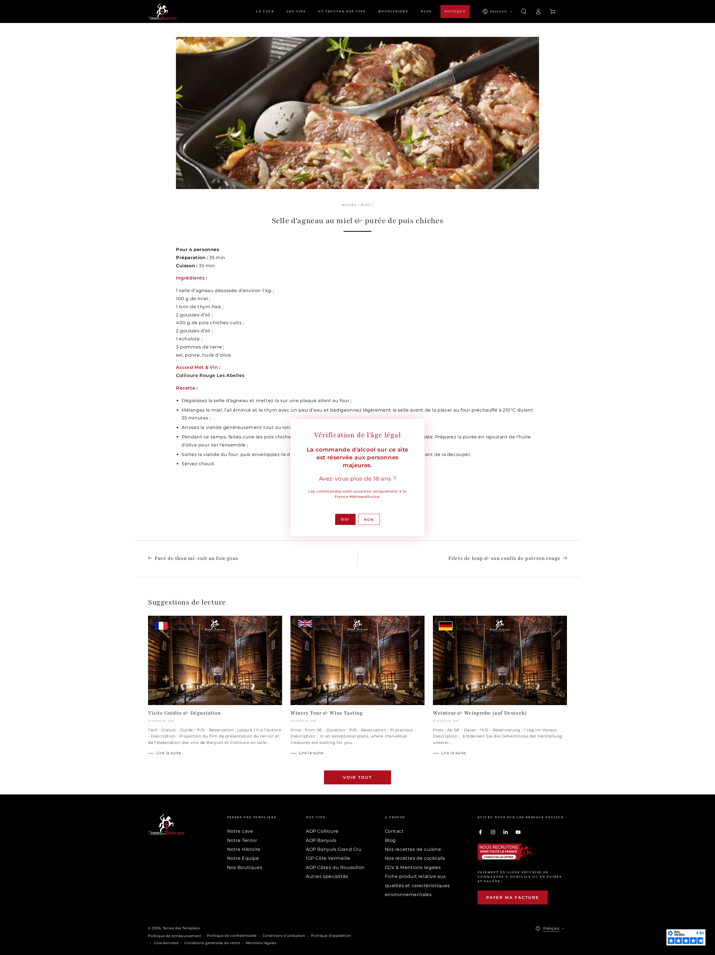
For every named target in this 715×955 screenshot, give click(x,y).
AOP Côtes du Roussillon (335, 867)
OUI (345, 519)
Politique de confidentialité (232, 935)
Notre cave (240, 831)
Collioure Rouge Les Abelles (210, 375)
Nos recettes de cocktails (415, 858)
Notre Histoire (244, 849)
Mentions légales (261, 943)
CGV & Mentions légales (413, 867)
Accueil (349, 205)
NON (369, 519)
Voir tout (357, 777)
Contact (394, 831)
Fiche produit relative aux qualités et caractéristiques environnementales (417, 885)
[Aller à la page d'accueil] (162, 11)
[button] (523, 11)
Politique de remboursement (174, 936)
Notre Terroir (242, 840)
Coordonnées (166, 943)
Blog (366, 205)
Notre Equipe (243, 858)
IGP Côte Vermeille (328, 858)
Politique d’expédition (331, 935)
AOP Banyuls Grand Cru (334, 849)
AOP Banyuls (321, 840)
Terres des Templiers (181, 928)
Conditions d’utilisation (284, 935)
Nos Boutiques (245, 867)
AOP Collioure (322, 831)
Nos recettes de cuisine (413, 849)
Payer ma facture (512, 897)
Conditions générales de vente (212, 943)
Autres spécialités (327, 876)
